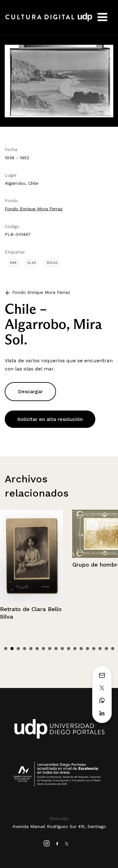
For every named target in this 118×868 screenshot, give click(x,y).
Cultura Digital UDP (49, 20)
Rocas (52, 262)
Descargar (30, 391)
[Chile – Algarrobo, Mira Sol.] (59, 81)
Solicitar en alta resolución (50, 419)
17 (106, 648)
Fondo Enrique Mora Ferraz (34, 208)
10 (62, 648)
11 (68, 648)
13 (81, 648)
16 (100, 648)
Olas (31, 262)
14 (87, 648)
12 (74, 648)
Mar (13, 262)
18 (112, 648)
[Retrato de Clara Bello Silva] (31, 556)
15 (93, 648)
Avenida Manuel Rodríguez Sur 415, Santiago (59, 826)
